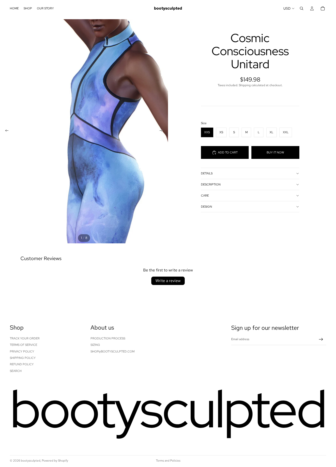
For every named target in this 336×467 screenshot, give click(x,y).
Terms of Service (23, 345)
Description (211, 184)
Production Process (108, 338)
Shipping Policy (23, 358)
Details (207, 173)
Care (205, 196)
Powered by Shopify (55, 461)
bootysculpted (30, 461)
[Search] (301, 8)
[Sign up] (321, 339)
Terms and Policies (168, 461)
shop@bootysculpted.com (113, 351)
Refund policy (22, 364)
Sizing (95, 345)
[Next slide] (162, 131)
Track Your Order (25, 338)
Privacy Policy (22, 351)
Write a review (168, 280)
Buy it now (275, 152)
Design (206, 207)
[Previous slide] (5, 131)
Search (16, 371)
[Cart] (322, 8)
